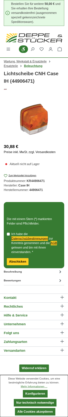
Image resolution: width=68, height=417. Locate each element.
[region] (34, 119)
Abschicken (17, 261)
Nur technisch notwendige (35, 402)
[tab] (33, 272)
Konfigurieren (35, 393)
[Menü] (8, 49)
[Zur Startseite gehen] (34, 37)
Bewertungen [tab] (12, 280)
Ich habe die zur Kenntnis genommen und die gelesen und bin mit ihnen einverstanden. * (34, 243)
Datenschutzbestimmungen (29, 238)
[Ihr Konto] (50, 49)
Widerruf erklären (34, 368)
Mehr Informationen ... (34, 386)
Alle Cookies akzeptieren (35, 411)
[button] (34, 208)
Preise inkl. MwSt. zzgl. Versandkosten (30, 152)
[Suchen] (32, 49)
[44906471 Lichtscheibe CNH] (34, 119)
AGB (54, 243)
